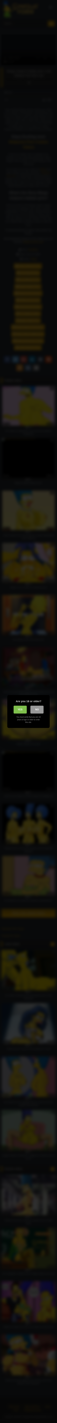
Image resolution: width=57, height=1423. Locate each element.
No (37, 709)
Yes (20, 709)
